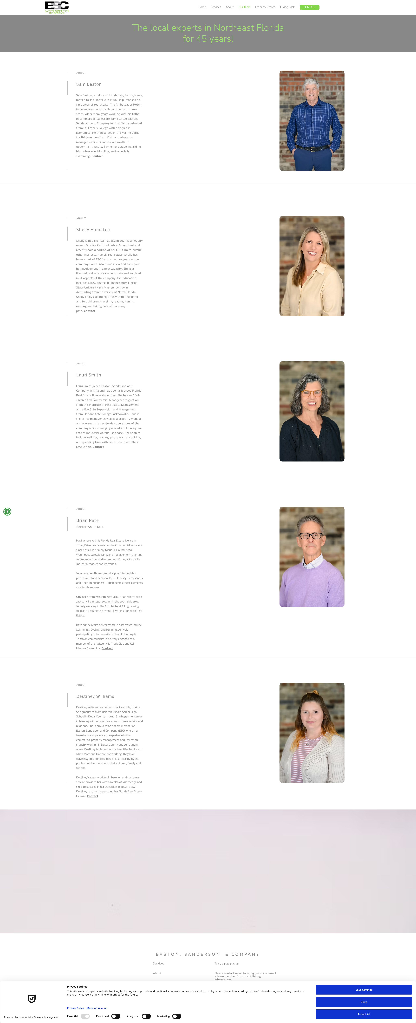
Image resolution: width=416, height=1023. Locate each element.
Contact (97, 156)
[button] (7, 512)
